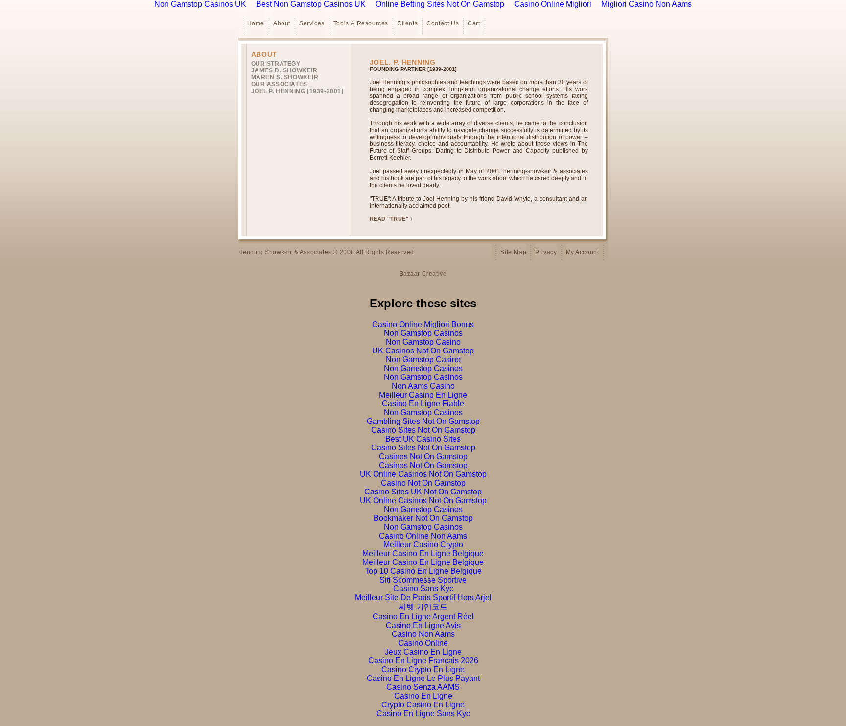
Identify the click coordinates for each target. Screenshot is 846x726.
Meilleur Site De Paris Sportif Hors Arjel (423, 597)
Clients (407, 23)
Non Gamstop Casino (423, 342)
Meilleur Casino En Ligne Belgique (423, 553)
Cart (474, 23)
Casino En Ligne (423, 696)
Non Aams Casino (423, 386)
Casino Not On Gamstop (423, 483)
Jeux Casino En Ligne (423, 652)
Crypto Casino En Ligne (423, 705)
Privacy (546, 252)
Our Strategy (276, 63)
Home (255, 23)
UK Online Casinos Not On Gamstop (423, 474)
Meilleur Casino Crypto (423, 544)
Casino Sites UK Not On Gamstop (423, 492)
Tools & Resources (360, 23)
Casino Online (423, 643)
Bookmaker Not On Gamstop (423, 518)
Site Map (513, 252)
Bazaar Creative (423, 273)
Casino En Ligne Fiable (423, 403)
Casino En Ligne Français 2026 (423, 660)
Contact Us (442, 23)
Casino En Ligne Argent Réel (423, 616)
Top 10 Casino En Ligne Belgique (423, 571)
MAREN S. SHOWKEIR (285, 77)
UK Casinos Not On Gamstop (423, 351)
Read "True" (389, 219)
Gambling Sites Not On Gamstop (423, 421)
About (281, 23)
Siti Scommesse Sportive (423, 580)
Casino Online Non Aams (423, 536)
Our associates (279, 84)
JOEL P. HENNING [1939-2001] (297, 91)
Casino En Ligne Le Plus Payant (423, 678)
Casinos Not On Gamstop (423, 456)
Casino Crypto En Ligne (423, 669)
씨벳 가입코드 (423, 607)
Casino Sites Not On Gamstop (423, 430)
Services (312, 23)
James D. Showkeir (284, 70)
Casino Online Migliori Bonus (423, 324)
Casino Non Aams (423, 634)
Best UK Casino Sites (423, 439)
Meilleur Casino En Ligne (423, 395)
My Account (582, 252)
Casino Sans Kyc (423, 589)
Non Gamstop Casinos (423, 333)
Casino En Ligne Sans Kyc (423, 713)
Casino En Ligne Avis (423, 625)
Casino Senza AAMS (423, 687)
